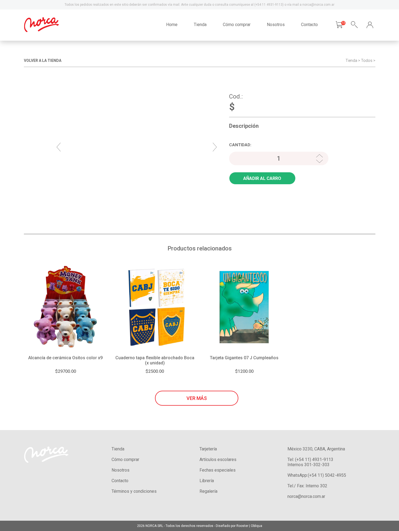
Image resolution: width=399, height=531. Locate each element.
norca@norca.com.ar (306, 496)
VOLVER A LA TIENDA (42, 60)
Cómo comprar (237, 24)
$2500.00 (154, 371)
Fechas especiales (217, 470)
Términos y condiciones (134, 491)
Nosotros (276, 24)
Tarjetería (208, 448)
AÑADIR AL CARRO (262, 178)
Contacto (309, 24)
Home (172, 24)
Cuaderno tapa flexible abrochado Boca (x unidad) (154, 360)
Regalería (208, 491)
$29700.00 (65, 371)
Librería (206, 480)
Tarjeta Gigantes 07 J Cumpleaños (244, 357)
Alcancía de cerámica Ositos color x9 (65, 357)
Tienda (200, 24)
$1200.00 (244, 371)
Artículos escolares (217, 459)
